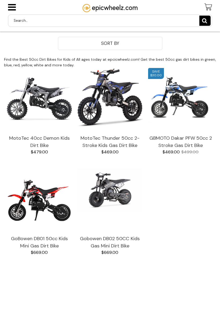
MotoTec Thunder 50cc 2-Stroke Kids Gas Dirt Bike (110, 142)
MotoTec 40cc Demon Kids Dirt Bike (39, 142)
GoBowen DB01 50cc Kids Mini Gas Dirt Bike (39, 242)
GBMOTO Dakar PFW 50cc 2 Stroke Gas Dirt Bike (180, 142)
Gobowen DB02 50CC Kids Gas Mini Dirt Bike (110, 242)
